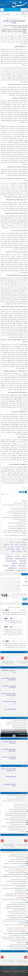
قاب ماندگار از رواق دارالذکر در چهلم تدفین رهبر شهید (16, 822)
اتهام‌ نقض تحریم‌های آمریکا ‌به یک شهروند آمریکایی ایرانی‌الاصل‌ (14, 517)
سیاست (23, 9)
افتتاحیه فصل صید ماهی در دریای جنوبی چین (18, 917)
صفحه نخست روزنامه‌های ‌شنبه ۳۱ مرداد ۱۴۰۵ (9, 785)
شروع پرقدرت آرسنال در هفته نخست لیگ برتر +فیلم (8, 757)
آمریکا (12, 544)
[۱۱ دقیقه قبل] (21, 672)
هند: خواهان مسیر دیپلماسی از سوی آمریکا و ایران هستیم (15, 819)
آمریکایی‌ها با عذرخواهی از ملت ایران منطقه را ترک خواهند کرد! (14, 939)
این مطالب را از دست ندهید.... (21, 667)
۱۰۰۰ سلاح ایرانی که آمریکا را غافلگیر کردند (9, 671)
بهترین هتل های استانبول (20, 558)
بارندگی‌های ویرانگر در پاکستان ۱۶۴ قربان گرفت (17, 856)
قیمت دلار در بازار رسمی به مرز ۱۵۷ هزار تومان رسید (16, 722)
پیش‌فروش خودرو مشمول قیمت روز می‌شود (21, 662)
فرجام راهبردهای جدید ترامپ (20, 892)
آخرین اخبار (24, 850)
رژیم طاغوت (18, 549)
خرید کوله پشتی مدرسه (9, 570)
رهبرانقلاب (24, 542)
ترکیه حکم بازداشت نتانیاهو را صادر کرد (9, 702)
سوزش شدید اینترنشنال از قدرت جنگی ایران (18, 820)
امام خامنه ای (17, 542)
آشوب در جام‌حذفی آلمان (21, 858)
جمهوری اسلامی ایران (10, 549)
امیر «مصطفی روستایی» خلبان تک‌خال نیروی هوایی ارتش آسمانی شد (14, 801)
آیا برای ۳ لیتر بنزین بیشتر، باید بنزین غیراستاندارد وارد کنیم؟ (15, 895)
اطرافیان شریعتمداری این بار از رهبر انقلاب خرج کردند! (16, 881)
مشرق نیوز (16, 3)
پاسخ (3, 610)
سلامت (25, 951)
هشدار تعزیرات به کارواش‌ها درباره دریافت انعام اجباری (16, 813)
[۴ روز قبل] (7, 657)
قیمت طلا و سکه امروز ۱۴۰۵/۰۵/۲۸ (19, 727)
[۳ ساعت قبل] (21, 696)
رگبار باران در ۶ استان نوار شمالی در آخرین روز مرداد (9, 686)
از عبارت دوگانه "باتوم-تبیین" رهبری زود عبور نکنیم (16, 511)
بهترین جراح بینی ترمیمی (11, 561)
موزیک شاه (17, 556)
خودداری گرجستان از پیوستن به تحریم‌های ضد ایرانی (16, 795)
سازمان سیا (4, 547)
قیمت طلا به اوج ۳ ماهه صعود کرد (19, 720)
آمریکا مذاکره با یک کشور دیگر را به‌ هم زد (18, 817)
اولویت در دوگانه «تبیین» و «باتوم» (19, 515)
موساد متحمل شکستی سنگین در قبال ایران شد (17, 830)
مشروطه (24, 551)
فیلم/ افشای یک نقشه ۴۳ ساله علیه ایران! (18, 508)
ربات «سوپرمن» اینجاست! (21, 897)
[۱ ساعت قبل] (21, 680)
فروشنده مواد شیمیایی (21, 570)
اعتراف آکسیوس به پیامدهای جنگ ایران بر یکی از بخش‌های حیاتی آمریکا (14, 877)
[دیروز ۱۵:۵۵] (21, 711)
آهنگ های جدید (22, 563)
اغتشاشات (11, 542)
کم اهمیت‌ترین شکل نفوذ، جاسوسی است (18, 510)
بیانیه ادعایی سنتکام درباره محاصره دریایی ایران (17, 809)
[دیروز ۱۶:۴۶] (21, 703)
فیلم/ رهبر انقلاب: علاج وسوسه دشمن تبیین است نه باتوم (15, 530)
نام (26, 578)
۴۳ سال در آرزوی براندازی (21, 524)
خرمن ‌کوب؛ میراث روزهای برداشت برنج (18, 824)
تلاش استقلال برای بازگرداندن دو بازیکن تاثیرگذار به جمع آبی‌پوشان (13, 826)
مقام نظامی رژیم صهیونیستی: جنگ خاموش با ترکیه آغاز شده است (14, 852)
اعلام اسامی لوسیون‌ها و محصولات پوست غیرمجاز (22, 961)
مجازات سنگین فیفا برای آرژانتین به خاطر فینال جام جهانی (15, 815)
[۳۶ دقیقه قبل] (21, 743)
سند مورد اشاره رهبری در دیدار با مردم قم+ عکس (16, 526)
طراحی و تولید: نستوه (14, 974)
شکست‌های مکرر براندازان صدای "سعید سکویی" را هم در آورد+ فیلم (14, 505)
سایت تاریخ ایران (9, 556)
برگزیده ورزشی (24, 738)
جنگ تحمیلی (17, 547)
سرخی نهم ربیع (23, 865)
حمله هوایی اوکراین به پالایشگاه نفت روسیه (18, 811)
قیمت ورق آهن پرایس (12, 568)
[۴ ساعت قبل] (20, 956)
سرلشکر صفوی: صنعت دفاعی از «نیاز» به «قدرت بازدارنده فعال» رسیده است (14, 900)
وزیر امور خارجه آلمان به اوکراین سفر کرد (18, 854)
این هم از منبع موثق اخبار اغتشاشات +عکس (18, 528)
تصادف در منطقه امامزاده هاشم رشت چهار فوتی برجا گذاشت (8, 694)
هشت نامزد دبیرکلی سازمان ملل (20, 804)
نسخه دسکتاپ (14, 968)
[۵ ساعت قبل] (7, 956)
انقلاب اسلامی (10, 547)
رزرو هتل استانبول (9, 558)
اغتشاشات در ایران (23, 544)
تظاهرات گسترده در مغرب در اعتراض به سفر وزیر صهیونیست (8, 769)
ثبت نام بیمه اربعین (22, 565)
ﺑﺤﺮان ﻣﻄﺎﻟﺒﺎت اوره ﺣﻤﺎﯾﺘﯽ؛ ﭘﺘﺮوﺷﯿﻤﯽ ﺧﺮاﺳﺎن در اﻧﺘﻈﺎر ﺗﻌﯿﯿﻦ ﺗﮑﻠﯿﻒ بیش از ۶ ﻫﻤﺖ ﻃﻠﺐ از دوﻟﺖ (14, 885)
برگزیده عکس (24, 766)
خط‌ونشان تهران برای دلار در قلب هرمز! (18, 902)
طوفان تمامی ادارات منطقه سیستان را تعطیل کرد (21, 844)
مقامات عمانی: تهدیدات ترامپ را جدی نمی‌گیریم (17, 828)
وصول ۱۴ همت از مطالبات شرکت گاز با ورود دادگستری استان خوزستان (15, 925)
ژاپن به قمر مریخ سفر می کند (10, 709)
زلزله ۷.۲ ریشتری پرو (22, 831)
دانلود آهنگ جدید (22, 561)
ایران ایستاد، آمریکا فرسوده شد (20, 797)
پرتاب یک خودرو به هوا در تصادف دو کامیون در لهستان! (16, 894)
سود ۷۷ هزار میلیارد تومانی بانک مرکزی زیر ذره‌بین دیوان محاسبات (14, 888)
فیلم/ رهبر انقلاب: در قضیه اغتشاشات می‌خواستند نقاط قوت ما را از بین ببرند (14, 532)
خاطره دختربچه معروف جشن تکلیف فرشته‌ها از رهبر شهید (15, 874)
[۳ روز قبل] (20, 657)
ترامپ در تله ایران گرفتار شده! (20, 890)
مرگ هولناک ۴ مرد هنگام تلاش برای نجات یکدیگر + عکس (9, 679)
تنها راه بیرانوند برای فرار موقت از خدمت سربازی (9, 742)
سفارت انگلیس (6, 544)
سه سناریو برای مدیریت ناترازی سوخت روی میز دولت (16, 930)
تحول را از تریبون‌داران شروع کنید (19, 503)
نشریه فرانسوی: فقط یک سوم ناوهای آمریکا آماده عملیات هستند (14, 867)
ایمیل (25, 581)
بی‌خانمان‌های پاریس (22, 734)
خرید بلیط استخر (22, 568)
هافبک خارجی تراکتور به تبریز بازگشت (19, 883)
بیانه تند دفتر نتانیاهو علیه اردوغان (20, 806)
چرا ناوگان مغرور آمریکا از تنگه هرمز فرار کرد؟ (17, 941)
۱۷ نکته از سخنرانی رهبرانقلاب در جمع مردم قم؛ (14, 19)
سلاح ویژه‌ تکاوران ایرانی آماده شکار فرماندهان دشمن (16, 946)
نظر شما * (25, 585)
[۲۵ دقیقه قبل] (21, 771)
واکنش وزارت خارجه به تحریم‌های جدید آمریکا (17, 935)
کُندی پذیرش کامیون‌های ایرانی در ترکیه (19, 913)
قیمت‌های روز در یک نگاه (22, 718)
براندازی (16, 544)
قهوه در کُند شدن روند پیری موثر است (8, 961)
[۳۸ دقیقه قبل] (20, 839)
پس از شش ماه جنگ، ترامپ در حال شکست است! (16, 861)
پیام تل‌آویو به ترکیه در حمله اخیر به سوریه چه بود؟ (17, 931)
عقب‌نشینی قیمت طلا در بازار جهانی (19, 725)
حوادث (25, 835)
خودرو (26, 652)
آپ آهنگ (24, 556)
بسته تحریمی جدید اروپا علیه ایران (19, 519)
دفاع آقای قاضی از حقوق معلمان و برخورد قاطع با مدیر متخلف (14, 933)
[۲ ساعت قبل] (21, 688)
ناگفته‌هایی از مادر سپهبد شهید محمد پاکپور (18, 948)
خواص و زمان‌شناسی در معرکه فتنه (19, 513)
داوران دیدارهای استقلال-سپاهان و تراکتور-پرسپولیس (9, 750)
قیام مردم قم (19, 551)
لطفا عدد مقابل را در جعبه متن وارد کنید (19, 594)
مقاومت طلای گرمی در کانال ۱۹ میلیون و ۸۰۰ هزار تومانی (15, 724)
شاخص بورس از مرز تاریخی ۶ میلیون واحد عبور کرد (16, 912)
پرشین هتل (14, 563)
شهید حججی (24, 547)
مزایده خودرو (5, 565)
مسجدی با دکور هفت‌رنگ (11, 776)
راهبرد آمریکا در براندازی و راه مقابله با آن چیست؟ (14, 22)
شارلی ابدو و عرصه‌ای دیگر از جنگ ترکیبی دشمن (17, 523)
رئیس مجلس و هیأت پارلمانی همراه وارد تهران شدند (16, 799)
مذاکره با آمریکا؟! (22, 521)
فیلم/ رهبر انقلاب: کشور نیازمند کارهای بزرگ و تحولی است (15, 535)
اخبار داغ (13, 551)
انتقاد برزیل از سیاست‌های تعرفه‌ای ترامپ (18, 879)
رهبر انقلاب (24, 549)
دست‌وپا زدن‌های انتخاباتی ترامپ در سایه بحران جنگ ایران (15, 870)
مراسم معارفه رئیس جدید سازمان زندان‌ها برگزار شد (16, 904)
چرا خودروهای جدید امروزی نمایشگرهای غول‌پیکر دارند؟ (8, 662)
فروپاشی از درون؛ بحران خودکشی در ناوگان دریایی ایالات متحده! (14, 921)
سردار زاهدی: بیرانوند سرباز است (20, 807)
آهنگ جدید (13, 565)
